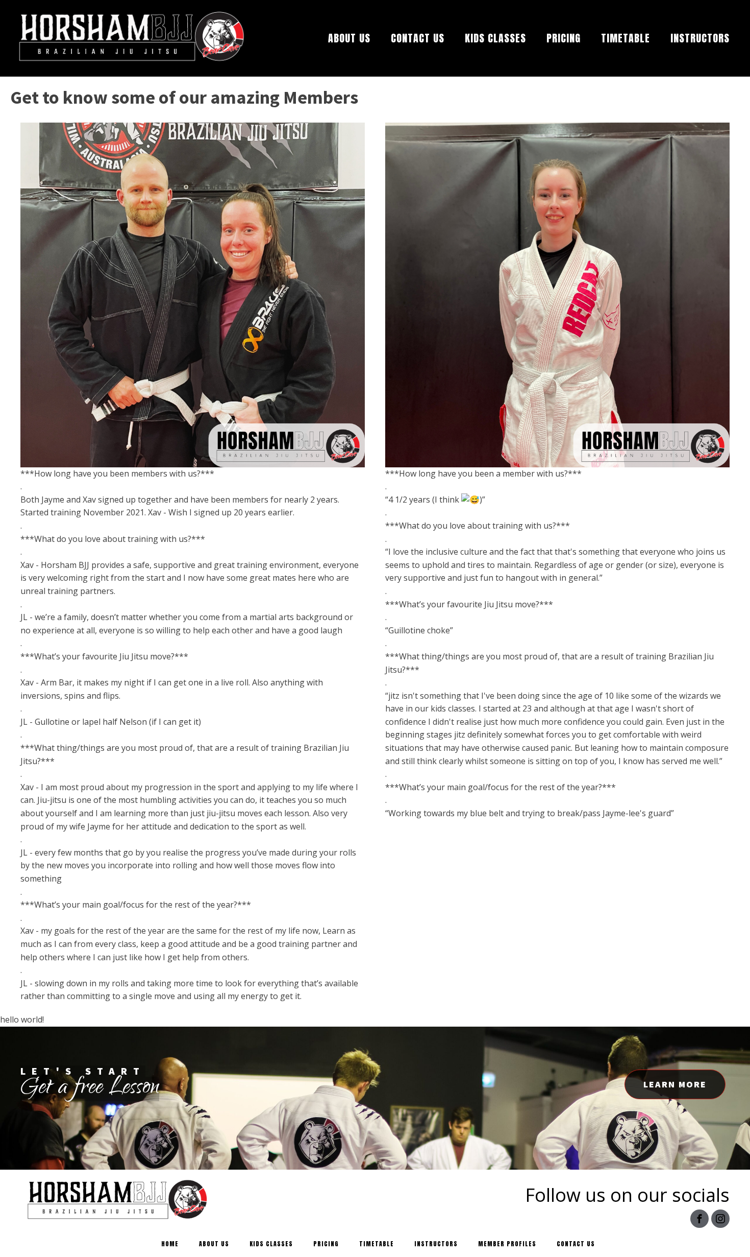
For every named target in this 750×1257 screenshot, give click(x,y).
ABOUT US (349, 38)
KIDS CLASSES (495, 38)
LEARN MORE (675, 1084)
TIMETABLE (625, 38)
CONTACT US (417, 38)
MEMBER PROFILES (507, 1243)
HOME (170, 1243)
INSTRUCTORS (700, 38)
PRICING (563, 38)
